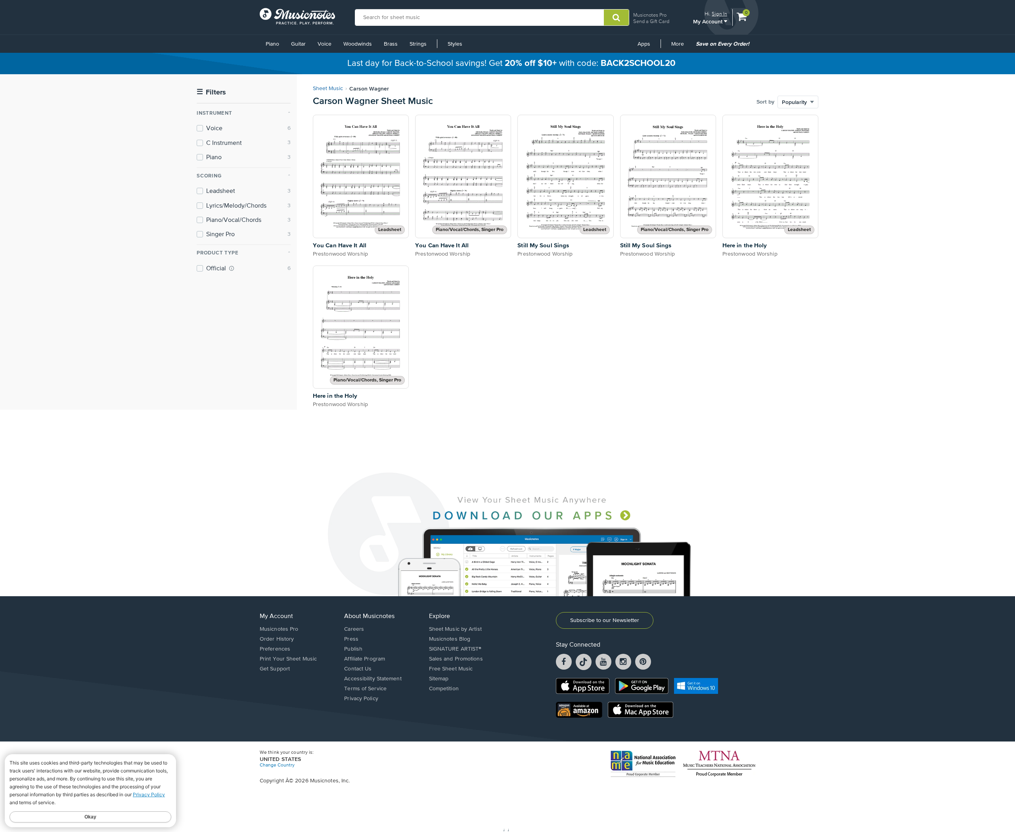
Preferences (275, 649)
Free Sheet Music (451, 669)
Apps (644, 44)
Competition (444, 688)
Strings (418, 44)
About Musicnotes (369, 616)
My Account (708, 21)
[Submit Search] (616, 17)
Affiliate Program (364, 659)
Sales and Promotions (456, 659)
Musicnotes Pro (649, 14)
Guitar (298, 44)
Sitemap (439, 679)
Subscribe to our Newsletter (604, 620)
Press (351, 639)
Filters (211, 92)
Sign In (719, 14)
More (680, 47)
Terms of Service (365, 688)
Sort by (765, 102)
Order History (277, 639)
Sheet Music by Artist (455, 629)
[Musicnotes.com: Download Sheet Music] (297, 16)
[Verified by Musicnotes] (231, 268)
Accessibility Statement (372, 679)
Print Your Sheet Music (288, 659)
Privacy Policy (361, 698)
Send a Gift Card (651, 21)
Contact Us (358, 669)
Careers (354, 629)
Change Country (277, 765)
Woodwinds (357, 44)
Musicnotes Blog (450, 639)
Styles (455, 44)
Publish (353, 649)
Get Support (275, 669)
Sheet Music (328, 88)
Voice (324, 44)
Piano (272, 44)
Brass (391, 44)
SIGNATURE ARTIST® (455, 649)
